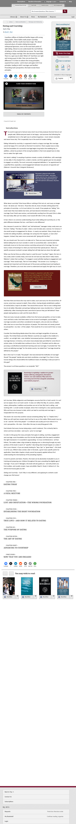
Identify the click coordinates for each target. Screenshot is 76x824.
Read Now (38, 389)
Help (70, 1)
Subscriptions (21, 1)
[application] (24, 98)
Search (65, 11)
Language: (51, 1)
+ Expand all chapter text (10, 121)
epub (57, 69)
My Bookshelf (42, 17)
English (60, 78)
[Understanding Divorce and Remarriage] (45, 586)
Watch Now (33, 193)
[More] (40, 193)
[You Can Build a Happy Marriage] (9, 586)
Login (6, 821)
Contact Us (63, 1)
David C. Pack (9, 32)
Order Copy (64, 53)
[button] (23, 97)
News (33, 17)
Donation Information (34, 1)
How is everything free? (63, 24)
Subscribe (38, 287)
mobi (63, 69)
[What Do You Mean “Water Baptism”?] (27, 586)
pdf (69, 69)
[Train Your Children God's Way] (63, 586)
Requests (54, 17)
